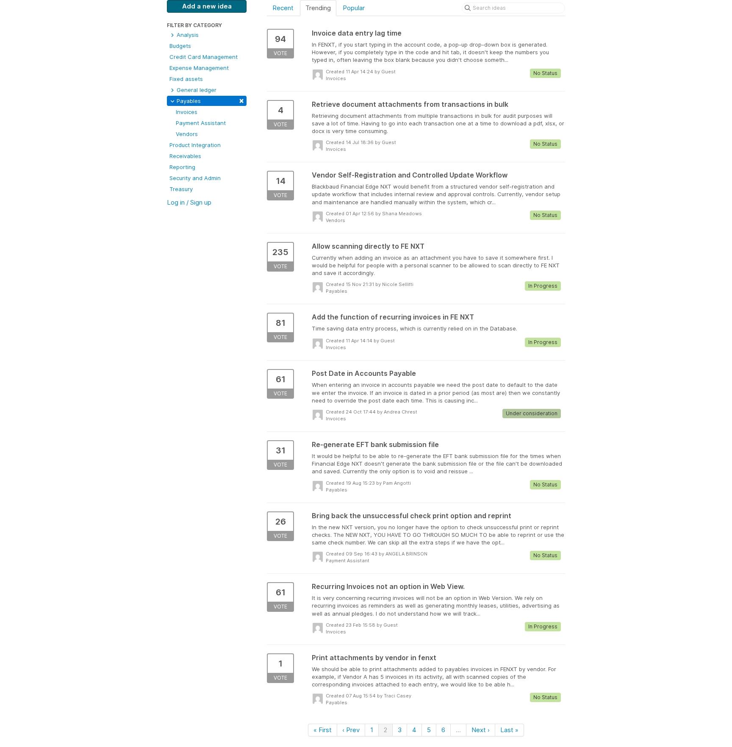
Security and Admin (195, 178)
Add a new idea (207, 6)
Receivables (185, 156)
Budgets (180, 45)
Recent (283, 8)
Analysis (187, 34)
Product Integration (195, 145)
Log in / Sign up (189, 202)
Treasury (181, 189)
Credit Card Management (203, 56)
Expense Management (199, 67)
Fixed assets (186, 78)
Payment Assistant (201, 122)
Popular (354, 8)
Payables (209, 100)
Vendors (187, 134)
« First (322, 730)
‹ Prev (351, 730)
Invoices (186, 111)
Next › (480, 730)
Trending (318, 8)
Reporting (182, 167)
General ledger (195, 89)
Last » (509, 730)
